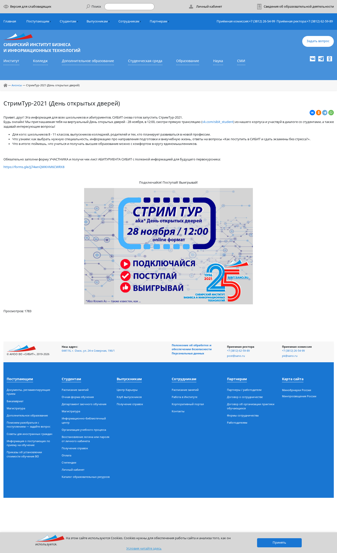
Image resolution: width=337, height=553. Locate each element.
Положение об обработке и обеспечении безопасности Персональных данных (192, 349)
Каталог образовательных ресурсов (86, 477)
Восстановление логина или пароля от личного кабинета (85, 439)
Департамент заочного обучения (84, 404)
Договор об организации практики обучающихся (250, 406)
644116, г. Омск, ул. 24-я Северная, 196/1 (88, 350)
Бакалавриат (15, 401)
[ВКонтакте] (312, 112)
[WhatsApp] (331, 112)
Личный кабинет (73, 469)
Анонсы (17, 85)
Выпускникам (97, 21)
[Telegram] (325, 112)
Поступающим (37, 21)
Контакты (178, 411)
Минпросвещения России (299, 396)
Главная (9, 21)
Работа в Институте (184, 397)
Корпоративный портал (188, 404)
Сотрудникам (128, 21)
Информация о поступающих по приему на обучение (28, 443)
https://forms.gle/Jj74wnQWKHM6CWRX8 (33, 167)
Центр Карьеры (127, 390)
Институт (11, 60)
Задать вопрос (318, 41)
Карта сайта (292, 379)
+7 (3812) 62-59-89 (320, 21)
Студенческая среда (145, 60)
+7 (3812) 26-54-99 (262, 21)
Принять (279, 542)
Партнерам (158, 21)
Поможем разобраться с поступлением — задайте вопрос (28, 425)
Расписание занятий (75, 390)
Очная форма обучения (78, 397)
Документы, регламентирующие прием (28, 392)
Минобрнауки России (296, 390)
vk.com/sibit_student (217, 122)
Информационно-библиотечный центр (84, 420)
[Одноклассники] (318, 112)
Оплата (66, 455)
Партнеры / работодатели (244, 390)
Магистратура (16, 408)
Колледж (40, 60)
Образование (187, 60)
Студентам (68, 21)
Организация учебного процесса (84, 430)
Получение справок (75, 448)
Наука (218, 60)
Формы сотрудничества (243, 415)
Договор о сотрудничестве (245, 397)
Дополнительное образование (88, 60)
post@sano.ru (236, 356)
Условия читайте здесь (144, 548)
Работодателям (237, 422)
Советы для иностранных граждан (29, 434)
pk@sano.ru (290, 356)
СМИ (241, 60)
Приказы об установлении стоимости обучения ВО (24, 454)
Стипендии (69, 462)
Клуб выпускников (129, 397)
